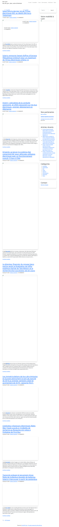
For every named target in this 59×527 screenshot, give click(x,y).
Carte (39, 2)
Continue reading (6, 50)
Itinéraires (50, 2)
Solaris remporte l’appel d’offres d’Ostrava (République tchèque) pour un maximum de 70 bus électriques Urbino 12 (20, 57)
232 (6, 520)
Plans (55, 2)
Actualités (34, 2)
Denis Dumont (13, 17)
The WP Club (24, 525)
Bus (43, 169)
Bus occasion (43, 114)
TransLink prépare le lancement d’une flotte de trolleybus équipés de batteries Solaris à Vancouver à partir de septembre (20, 477)
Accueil (29, 2)
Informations (44, 2)
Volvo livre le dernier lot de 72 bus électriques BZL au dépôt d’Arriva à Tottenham (17, 13)
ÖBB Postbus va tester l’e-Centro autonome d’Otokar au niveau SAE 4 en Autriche (49, 138)
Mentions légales (44, 185)
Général (44, 171)
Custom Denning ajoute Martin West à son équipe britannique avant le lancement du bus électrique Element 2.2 (49, 132)
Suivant (8, 520)
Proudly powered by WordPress (35, 525)
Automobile (45, 167)
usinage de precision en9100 (47, 119)
